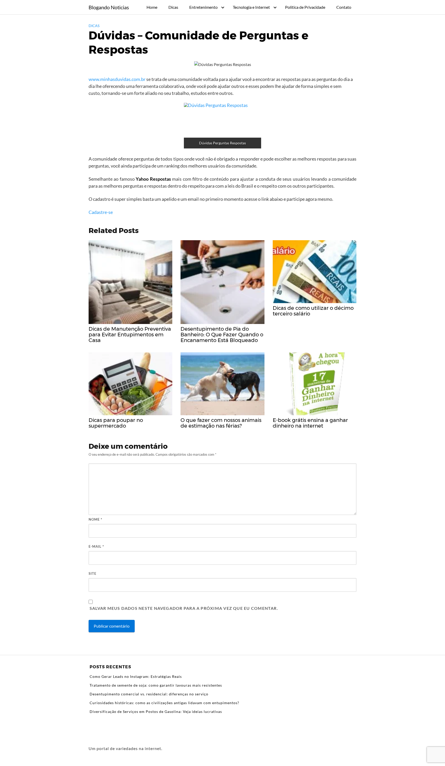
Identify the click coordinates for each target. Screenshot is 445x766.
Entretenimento (203, 7)
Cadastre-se (101, 212)
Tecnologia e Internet (251, 7)
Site (92, 573)
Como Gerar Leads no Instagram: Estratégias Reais (136, 676)
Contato (343, 7)
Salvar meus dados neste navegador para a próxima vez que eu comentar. (184, 608)
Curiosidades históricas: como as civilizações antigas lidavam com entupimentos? (164, 703)
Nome (95, 519)
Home (152, 7)
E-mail (96, 546)
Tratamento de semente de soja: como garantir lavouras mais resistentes (156, 685)
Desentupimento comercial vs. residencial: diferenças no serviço (149, 694)
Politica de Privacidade (305, 7)
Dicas (173, 7)
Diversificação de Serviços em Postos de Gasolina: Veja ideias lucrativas (156, 711)
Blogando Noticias (109, 7)
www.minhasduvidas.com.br (117, 79)
